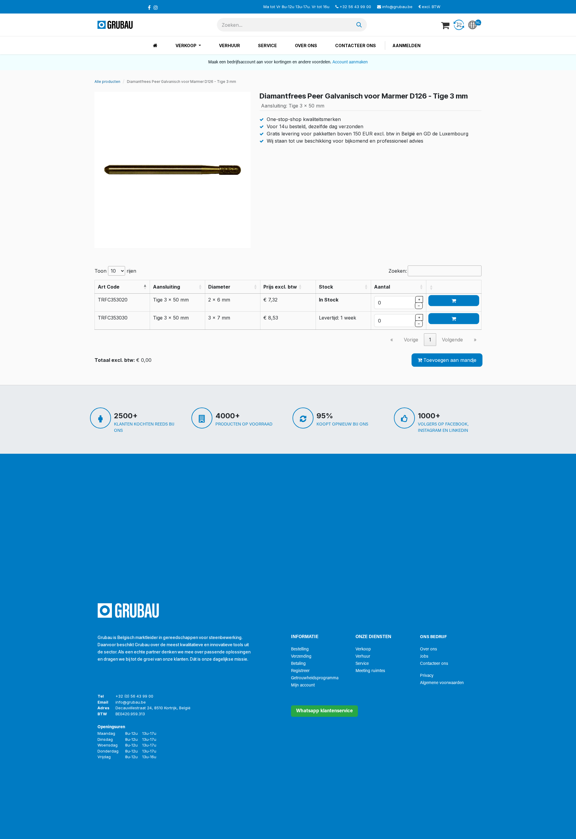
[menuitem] (155, 45)
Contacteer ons (434, 664)
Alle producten (107, 81)
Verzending (301, 656)
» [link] (475, 340)
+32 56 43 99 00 (355, 6)
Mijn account (303, 685)
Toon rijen (115, 271)
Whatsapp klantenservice (324, 711)
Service (362, 664)
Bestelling (300, 649)
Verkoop (363, 649)
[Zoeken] (359, 25)
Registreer (300, 671)
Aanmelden (406, 45)
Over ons (428, 649)
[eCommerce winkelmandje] (446, 25)
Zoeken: (397, 271)
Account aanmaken (350, 62)
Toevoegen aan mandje (449, 360)
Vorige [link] (411, 340)
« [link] (391, 340)
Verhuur (363, 656)
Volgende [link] (452, 340)
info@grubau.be (397, 6)
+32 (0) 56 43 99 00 (134, 696)
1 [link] (430, 340)
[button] (145, 287)
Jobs (424, 656)
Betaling (298, 664)
